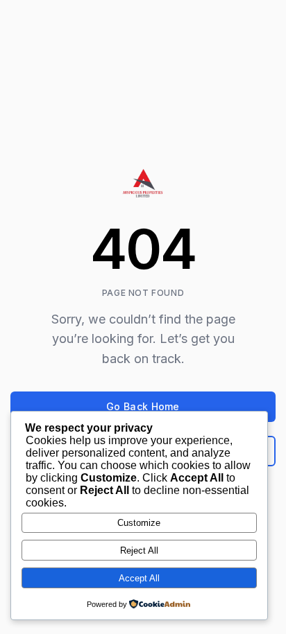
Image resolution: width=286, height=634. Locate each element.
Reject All (139, 550)
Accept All (139, 578)
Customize (138, 523)
